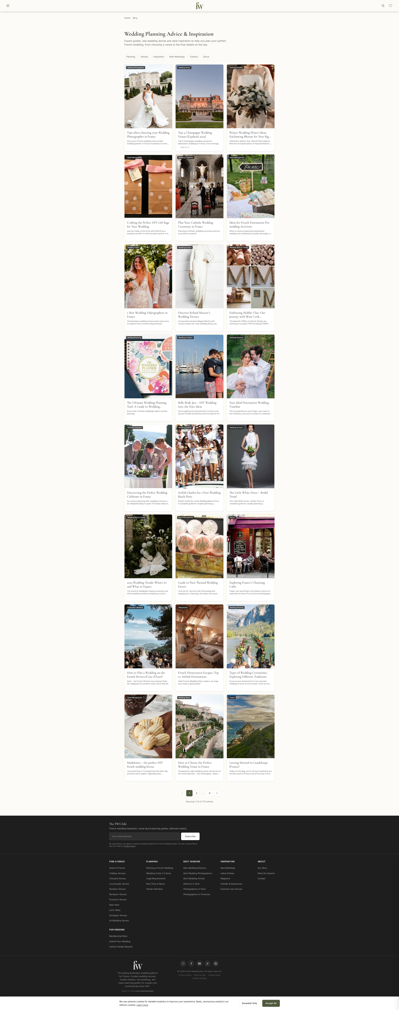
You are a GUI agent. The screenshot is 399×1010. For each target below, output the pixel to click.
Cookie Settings (199, 978)
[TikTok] (207, 963)
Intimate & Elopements (231, 884)
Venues (144, 56)
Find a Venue (117, 861)
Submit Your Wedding (119, 941)
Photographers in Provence (196, 894)
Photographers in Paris (194, 889)
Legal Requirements (156, 878)
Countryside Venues (119, 884)
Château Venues (117, 873)
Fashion (194, 56)
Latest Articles (227, 873)
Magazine (225, 878)
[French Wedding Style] (199, 5)
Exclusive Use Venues (231, 889)
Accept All (271, 1003)
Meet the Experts (266, 873)
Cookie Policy (214, 975)
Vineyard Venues (117, 878)
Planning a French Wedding (159, 868)
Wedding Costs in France (158, 873)
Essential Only (249, 1003)
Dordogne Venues (118, 915)
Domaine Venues (117, 889)
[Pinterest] (216, 963)
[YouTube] (199, 963)
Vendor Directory (154, 889)
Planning (130, 56)
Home (127, 17)
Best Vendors (191, 861)
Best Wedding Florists (194, 878)
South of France (117, 868)
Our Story (262, 868)
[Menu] (7, 5)
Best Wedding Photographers (197, 873)
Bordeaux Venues (118, 894)
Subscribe (190, 836)
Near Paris (114, 905)
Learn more (142, 1005)
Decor (206, 56)
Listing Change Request (120, 946)
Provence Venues (118, 899)
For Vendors (117, 929)
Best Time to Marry (155, 884)
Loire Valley (114, 910)
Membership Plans (118, 936)
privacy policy (129, 846)
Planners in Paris (191, 884)
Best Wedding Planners (194, 868)
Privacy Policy (185, 975)
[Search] (383, 5)
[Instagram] (183, 963)
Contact (261, 878)
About (262, 861)
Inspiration (158, 56)
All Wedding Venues (119, 920)
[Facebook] (191, 963)
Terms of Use (200, 975)
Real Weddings (177, 56)
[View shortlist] (390, 5)
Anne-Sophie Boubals (144, 991)
